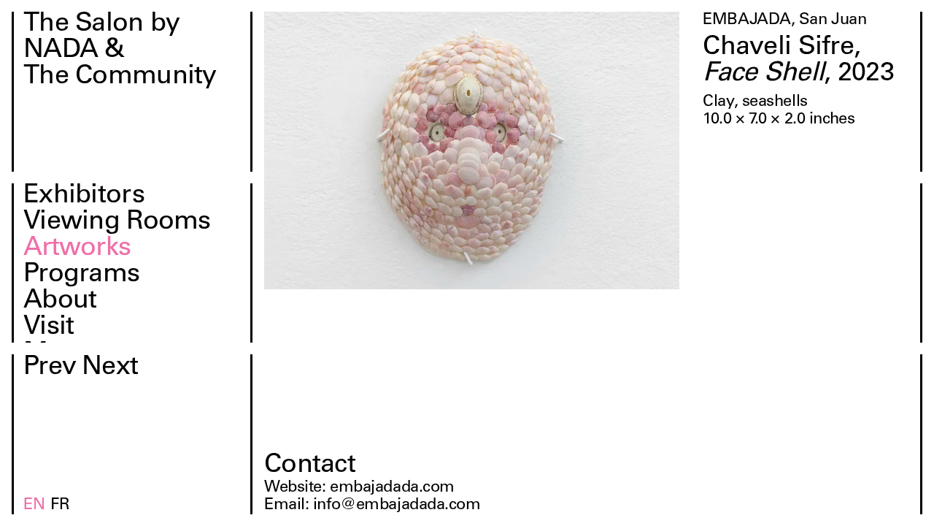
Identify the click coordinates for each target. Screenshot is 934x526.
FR (59, 506)
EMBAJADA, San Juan (784, 20)
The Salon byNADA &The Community (120, 51)
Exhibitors (83, 196)
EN (34, 506)
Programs (81, 275)
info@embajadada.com (397, 506)
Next (110, 368)
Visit (48, 328)
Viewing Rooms (117, 223)
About (59, 302)
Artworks (77, 249)
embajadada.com (392, 488)
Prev (49, 368)
